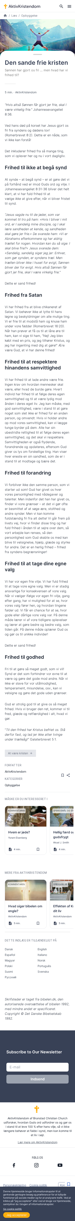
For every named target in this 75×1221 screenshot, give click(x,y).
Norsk (41, 960)
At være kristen (18, 753)
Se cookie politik (12, 1208)
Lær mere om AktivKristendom (37, 1142)
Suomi (9, 971)
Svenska (43, 971)
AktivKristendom (26, 92)
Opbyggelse (29, 15)
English (42, 949)
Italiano (42, 954)
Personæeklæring (14, 1185)
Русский (10, 977)
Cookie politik (38, 1185)
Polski (8, 966)
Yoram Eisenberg (17, 837)
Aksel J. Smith (61, 842)
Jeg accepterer (16, 1215)
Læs (14, 15)
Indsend (38, 1079)
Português (44, 966)
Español (10, 954)
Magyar (10, 960)
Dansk (9, 949)
